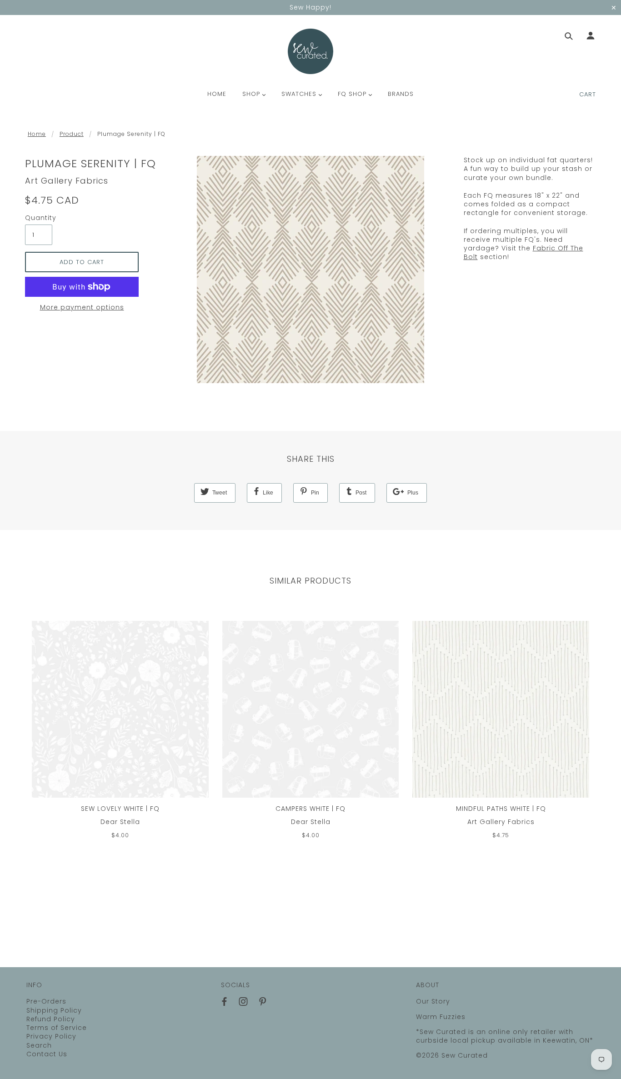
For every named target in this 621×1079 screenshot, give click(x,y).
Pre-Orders (46, 1001)
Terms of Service (56, 1027)
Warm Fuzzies (441, 1016)
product (72, 134)
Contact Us (46, 1054)
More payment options (82, 307)
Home (37, 134)
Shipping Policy (54, 1010)
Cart (587, 94)
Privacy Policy (51, 1036)
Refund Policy (50, 1019)
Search (39, 1045)
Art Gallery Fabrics (66, 180)
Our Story (433, 1001)
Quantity (38, 218)
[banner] (310, 51)
